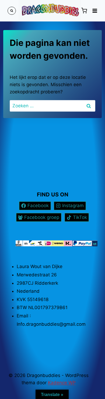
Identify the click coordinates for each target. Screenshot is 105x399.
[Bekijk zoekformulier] (12, 11)
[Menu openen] (95, 10)
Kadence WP (62, 382)
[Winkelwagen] (84, 10)
